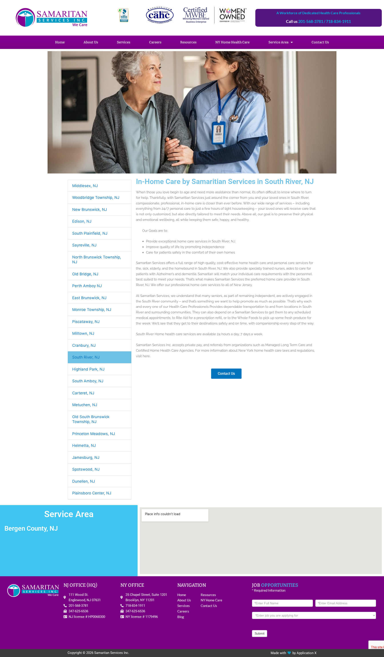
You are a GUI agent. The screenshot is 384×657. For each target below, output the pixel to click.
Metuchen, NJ (84, 405)
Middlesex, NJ (85, 185)
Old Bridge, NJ (85, 274)
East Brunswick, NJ (89, 298)
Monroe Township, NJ (91, 309)
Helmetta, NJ (84, 445)
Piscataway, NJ (86, 321)
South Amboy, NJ (87, 381)
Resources (188, 42)
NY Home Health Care (232, 42)
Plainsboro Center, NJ (91, 493)
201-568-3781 (310, 21)
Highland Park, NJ (88, 369)
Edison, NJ (81, 221)
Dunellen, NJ (83, 481)
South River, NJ (86, 357)
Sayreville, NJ (84, 245)
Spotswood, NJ (86, 469)
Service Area (278, 42)
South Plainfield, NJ (89, 233)
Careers (155, 42)
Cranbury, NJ (84, 345)
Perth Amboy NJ (87, 286)
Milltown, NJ (83, 333)
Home (60, 42)
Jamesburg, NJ (85, 457)
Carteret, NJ (83, 393)
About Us (91, 42)
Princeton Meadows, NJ (93, 433)
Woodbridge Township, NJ (95, 197)
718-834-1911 (338, 21)
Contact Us (320, 42)
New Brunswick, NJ (89, 209)
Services (123, 42)
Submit (259, 633)
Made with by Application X (293, 653)
